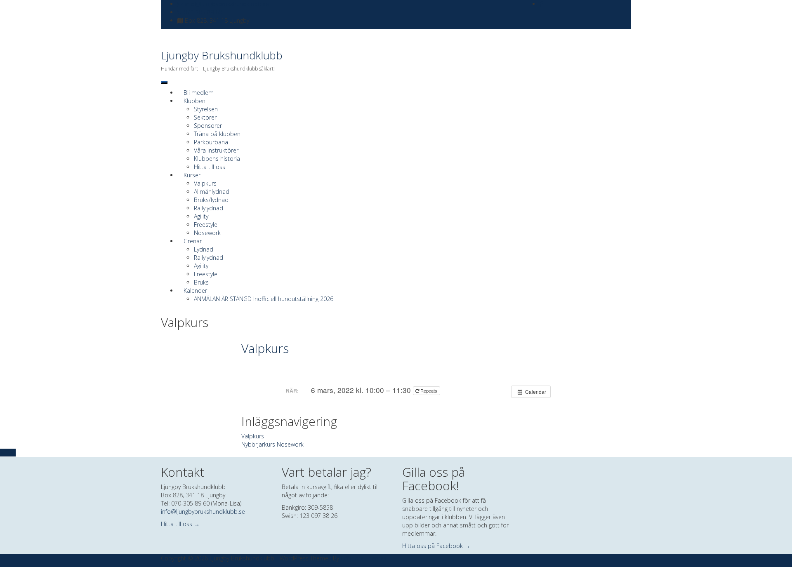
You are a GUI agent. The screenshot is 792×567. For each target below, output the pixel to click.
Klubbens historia (217, 158)
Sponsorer (208, 125)
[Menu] (164, 82)
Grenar (193, 241)
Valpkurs (205, 183)
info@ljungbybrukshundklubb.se (226, 4)
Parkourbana (211, 142)
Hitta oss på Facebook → (436, 546)
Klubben (194, 101)
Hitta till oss (209, 167)
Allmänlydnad (211, 191)
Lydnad (203, 249)
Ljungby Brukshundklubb (222, 55)
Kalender (195, 290)
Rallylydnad (208, 208)
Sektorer (205, 117)
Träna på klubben (217, 134)
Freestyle (205, 224)
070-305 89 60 (202, 12)
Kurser (192, 175)
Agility (201, 216)
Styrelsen (206, 109)
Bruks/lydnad (211, 200)
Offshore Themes (364, 558)
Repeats (428, 390)
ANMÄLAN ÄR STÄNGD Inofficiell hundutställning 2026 (263, 299)
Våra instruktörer (216, 150)
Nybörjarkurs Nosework (272, 444)
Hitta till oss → (180, 524)
